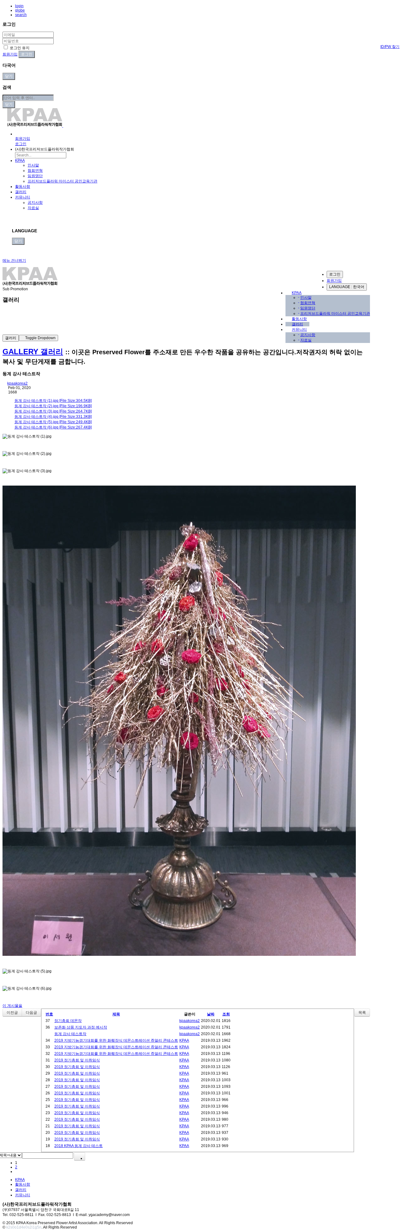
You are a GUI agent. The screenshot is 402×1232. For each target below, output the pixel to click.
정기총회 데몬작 (68, 1021)
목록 (362, 1012)
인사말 (33, 165)
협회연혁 (35, 170)
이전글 (12, 1012)
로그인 (334, 274)
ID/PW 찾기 (389, 47)
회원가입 (10, 54)
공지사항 (35, 202)
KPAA (20, 160)
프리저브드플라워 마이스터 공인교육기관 (62, 181)
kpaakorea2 (17, 383)
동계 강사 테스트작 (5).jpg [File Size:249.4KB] (53, 422)
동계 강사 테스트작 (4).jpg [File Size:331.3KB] (53, 416)
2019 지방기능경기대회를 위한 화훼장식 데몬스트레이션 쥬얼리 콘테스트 (116, 1040)
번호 (49, 1014)
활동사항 (22, 186)
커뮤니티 (22, 197)
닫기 (9, 76)
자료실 (33, 208)
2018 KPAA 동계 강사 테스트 (78, 1146)
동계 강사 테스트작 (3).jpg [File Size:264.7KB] (53, 411)
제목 (116, 1014)
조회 (226, 1014)
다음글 (31, 1012)
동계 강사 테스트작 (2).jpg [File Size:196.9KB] (53, 406)
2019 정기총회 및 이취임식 (77, 1060)
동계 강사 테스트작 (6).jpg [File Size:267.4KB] (53, 427)
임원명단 (35, 176)
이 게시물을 (12, 1005)
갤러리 (20, 192)
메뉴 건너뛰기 (14, 260)
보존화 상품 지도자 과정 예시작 (80, 1027)
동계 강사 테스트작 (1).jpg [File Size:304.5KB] (53, 400)
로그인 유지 (19, 48)
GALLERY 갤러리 (33, 351)
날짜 (211, 1014)
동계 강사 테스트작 (70, 1034)
